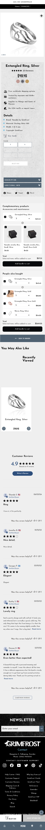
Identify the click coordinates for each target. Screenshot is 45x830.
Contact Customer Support (22, 760)
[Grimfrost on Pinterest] (33, 765)
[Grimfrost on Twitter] (26, 765)
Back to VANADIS (24, 338)
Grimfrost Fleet (34, 782)
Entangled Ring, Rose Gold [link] (25, 301)
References (33, 786)
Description (10, 180)
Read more (36, 629)
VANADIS (25, 6)
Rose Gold (18, 81)
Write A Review (22, 473)
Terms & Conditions (12, 792)
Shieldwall (34, 801)
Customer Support (12, 778)
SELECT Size (12, 818)
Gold (27, 81)
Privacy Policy (12, 795)
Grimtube (33, 789)
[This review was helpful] (34, 520)
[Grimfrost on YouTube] (19, 765)
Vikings (34, 793)
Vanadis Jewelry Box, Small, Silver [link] (12, 246)
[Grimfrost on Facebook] (12, 765)
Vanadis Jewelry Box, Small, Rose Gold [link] (32, 246)
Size (6, 141)
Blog (12, 803)
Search (12, 807)
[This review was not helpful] (39, 520)
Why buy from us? (34, 775)
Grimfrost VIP (33, 797)
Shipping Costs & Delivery (12, 787)
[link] (10, 217)
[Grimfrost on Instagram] (4, 765)
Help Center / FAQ (12, 775)
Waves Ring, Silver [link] (22, 311)
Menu (23, 825)
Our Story (12, 799)
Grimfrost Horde (33, 778)
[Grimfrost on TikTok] (40, 765)
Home (17, 6)
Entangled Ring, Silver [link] (23, 215)
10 (25, 155)
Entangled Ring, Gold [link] (23, 291)
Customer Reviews (12, 782)
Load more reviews (22, 697)
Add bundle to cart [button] (22, 264)
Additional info (12, 185)
